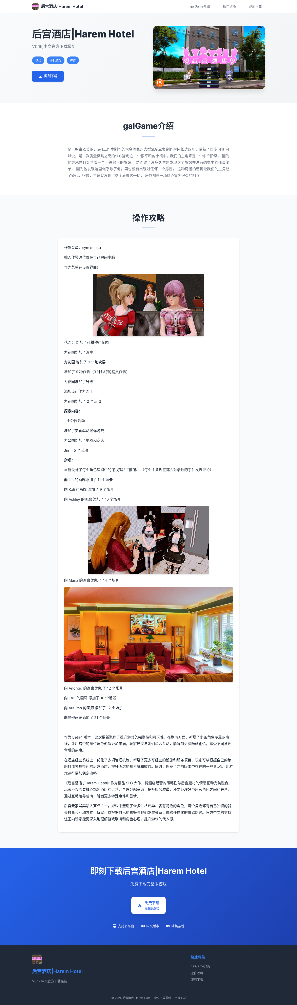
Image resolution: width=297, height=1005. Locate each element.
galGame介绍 (200, 6)
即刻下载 (255, 6)
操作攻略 (229, 6)
